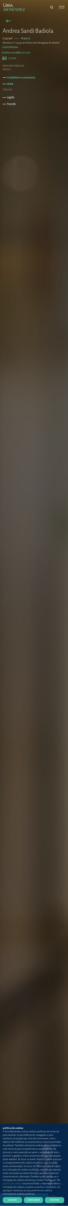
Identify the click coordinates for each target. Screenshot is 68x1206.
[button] (9, 21)
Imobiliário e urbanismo (21, 77)
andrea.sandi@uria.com (16, 52)
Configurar (33, 1200)
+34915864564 (10, 47)
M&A (10, 83)
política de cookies (12, 1183)
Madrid (25, 38)
